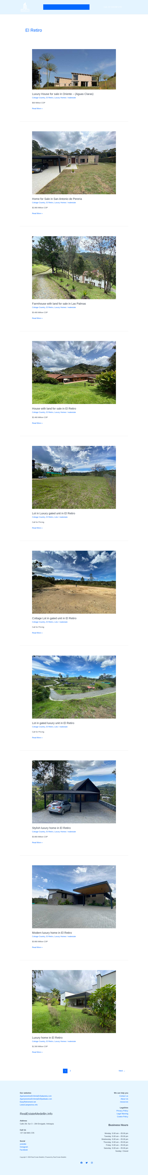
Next (122, 1071)
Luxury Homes (60, 98)
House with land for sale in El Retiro (54, 408)
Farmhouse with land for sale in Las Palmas (59, 303)
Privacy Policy (122, 1111)
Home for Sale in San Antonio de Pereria (57, 198)
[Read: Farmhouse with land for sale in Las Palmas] (74, 267)
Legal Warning (122, 1114)
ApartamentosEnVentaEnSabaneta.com (36, 1096)
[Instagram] (92, 1163)
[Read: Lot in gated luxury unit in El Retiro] (74, 687)
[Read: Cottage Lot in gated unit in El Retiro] (74, 582)
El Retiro (49, 98)
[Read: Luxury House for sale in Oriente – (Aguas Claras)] (74, 69)
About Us (124, 1099)
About (75, 7)
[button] (68, 7)
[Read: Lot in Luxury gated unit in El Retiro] (74, 477)
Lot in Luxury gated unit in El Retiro (53, 513)
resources (124, 1102)
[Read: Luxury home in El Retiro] (74, 1001)
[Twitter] (87, 1163)
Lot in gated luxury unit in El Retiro (53, 723)
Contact (84, 7)
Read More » (37, 108)
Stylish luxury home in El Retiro (51, 828)
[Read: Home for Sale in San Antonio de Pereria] (74, 163)
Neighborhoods (61, 7)
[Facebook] (81, 1163)
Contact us (123, 1096)
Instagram (24, 1147)
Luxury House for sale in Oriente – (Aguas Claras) (63, 94)
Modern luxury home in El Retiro (52, 932)
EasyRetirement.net (28, 1102)
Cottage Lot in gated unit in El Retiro (54, 618)
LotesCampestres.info (29, 1105)
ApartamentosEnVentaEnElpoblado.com (36, 1099)
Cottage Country (38, 98)
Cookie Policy (122, 1117)
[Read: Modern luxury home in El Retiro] (74, 897)
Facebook (24, 1150)
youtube (23, 1144)
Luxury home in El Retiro (47, 1037)
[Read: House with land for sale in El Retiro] (74, 372)
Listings (48, 7)
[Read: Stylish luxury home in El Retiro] (74, 792)
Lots (56, 517)
